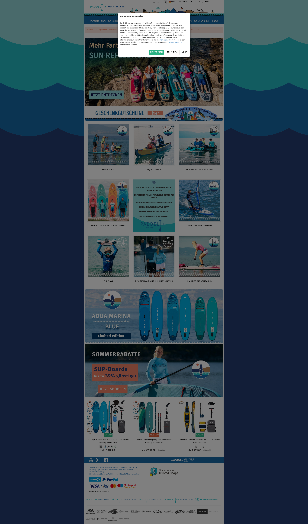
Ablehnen (172, 52)
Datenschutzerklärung (177, 42)
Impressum (163, 40)
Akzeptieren (156, 52)
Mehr (184, 52)
